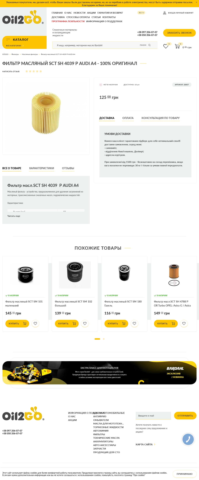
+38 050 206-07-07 (147, 35)
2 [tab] (103, 339)
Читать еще (13, 216)
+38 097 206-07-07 (147, 32)
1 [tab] (97, 339)
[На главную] (23, 17)
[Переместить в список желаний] (35, 323)
